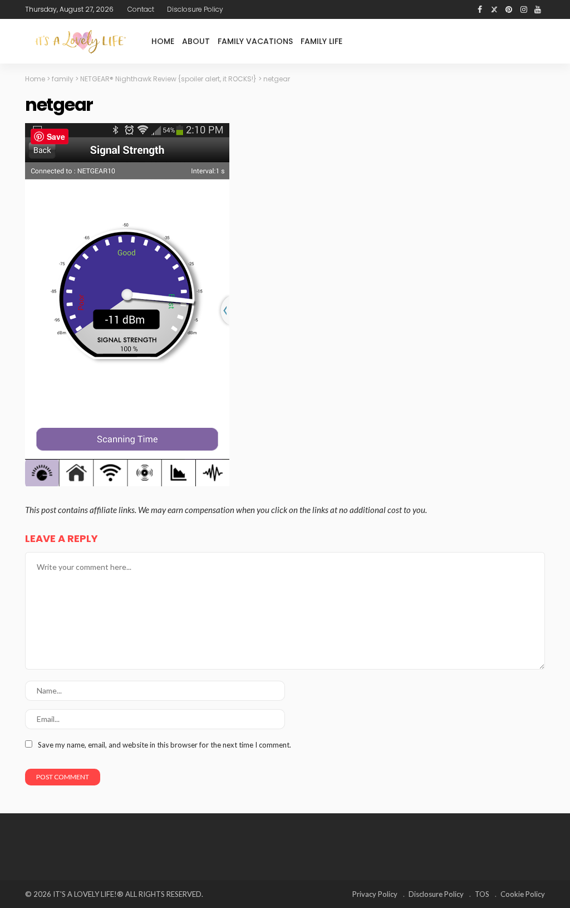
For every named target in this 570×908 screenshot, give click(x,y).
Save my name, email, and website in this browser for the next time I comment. (164, 744)
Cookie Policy (522, 894)
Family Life (321, 41)
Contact (140, 9)
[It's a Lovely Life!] (80, 41)
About (196, 41)
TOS (482, 894)
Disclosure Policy (195, 9)
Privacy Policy (374, 894)
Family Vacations (255, 41)
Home (162, 41)
